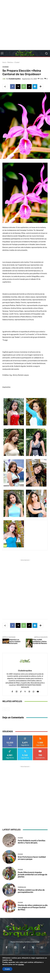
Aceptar (7, 969)
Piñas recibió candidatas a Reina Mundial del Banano (39, 641)
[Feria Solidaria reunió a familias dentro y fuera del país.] (9, 840)
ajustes (21, 964)
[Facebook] (12, 86)
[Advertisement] (25, 25)
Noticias (10, 62)
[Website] (29, 691)
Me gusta (10, 736)
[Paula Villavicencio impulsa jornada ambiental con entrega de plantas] (9, 873)
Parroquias (22, 887)
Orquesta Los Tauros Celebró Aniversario (14, 641)
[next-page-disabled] (7, 709)
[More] (40, 86)
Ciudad (17, 62)
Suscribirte (40, 749)
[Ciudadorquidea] (4, 78)
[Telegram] (34, 86)
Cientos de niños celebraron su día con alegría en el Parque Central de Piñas (33, 907)
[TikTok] (21, 691)
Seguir (25, 736)
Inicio (4, 62)
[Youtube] (38, 691)
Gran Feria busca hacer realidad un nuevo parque (32, 858)
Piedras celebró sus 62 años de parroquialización (31, 891)
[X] (18, 86)
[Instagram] (16, 691)
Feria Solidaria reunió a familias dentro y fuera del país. (31, 841)
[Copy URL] (29, 86)
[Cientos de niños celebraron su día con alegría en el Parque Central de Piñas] (9, 906)
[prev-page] (3, 709)
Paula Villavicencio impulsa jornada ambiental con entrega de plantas (32, 874)
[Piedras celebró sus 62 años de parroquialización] (9, 890)
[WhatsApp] (23, 86)
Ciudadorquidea (15, 79)
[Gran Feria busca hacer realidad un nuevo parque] (9, 857)
